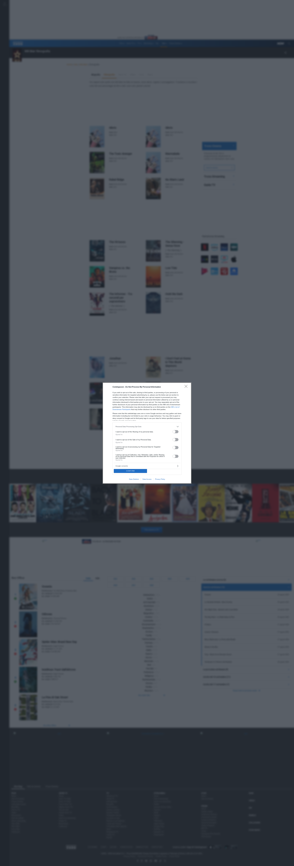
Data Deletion (134, 479)
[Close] (187, 387)
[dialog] (147, 433)
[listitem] (147, 426)
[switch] (175, 431)
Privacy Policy (160, 479)
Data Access (147, 479)
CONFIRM (130, 471)
